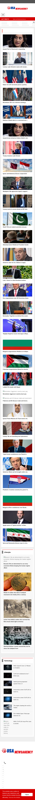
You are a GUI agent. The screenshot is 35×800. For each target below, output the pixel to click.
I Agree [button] (27, 794)
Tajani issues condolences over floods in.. (15, 454)
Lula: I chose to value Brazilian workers (14, 280)
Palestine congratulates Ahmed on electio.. (15, 369)
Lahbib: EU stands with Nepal (11, 387)
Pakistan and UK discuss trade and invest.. (15, 401)
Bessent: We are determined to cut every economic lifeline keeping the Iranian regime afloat (17, 566)
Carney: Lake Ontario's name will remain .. (15, 67)
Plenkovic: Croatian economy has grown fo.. (15, 489)
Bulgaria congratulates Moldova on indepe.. (16, 351)
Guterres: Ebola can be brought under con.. (15, 472)
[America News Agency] (17, 751)
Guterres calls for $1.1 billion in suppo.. (14, 262)
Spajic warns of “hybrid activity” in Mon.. (14, 525)
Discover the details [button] (14, 797)
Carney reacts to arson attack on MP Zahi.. (15, 209)
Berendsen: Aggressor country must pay (14, 394)
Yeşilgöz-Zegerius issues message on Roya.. (15, 333)
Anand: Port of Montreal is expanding (14, 49)
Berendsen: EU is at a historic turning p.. (14, 102)
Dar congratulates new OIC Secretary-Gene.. (16, 298)
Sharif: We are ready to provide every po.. (15, 227)
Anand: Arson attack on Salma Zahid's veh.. (15, 138)
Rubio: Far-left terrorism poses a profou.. (15, 84)
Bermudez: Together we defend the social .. (15, 316)
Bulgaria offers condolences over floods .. (15, 507)
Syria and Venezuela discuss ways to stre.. (15, 543)
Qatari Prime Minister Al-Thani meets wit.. (15, 418)
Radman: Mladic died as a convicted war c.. (15, 120)
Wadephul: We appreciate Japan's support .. (15, 191)
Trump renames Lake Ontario (19, 19)
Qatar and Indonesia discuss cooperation (15, 173)
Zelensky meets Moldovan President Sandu (15, 245)
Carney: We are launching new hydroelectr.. (15, 436)
